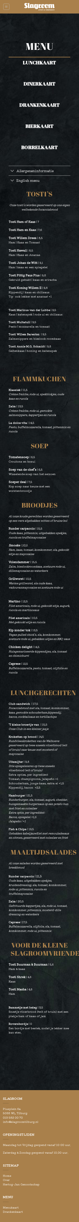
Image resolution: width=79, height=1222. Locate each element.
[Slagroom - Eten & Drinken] (39, 6)
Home (7, 1176)
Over (6, 1180)
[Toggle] (12, 171)
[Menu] (6, 7)
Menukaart (11, 1207)
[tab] (39, 67)
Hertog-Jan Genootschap (21, 1184)
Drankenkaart (13, 1212)
